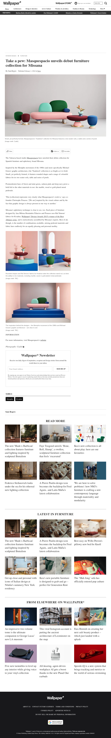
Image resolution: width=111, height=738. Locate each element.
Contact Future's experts (43, 707)
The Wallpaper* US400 (51, 13)
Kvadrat (19, 399)
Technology (92, 9)
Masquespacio (32, 158)
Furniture (23, 56)
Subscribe (97, 3)
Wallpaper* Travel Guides (98, 13)
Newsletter (67, 151)
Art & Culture (46, 9)
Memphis (10, 399)
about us (26, 707)
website (43, 340)
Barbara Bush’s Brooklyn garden (26, 13)
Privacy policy (82, 707)
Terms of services (32, 375)
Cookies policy (47, 710)
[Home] (7, 9)
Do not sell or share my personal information (56, 714)
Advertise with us (62, 710)
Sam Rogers (12, 71)
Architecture (17, 9)
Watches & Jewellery (62, 9)
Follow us (56, 151)
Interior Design (11, 56)
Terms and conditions (65, 707)
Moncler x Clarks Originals (74, 13)
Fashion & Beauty (78, 9)
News (39, 71)
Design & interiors (31, 9)
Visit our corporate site (78, 731)
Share (10, 151)
